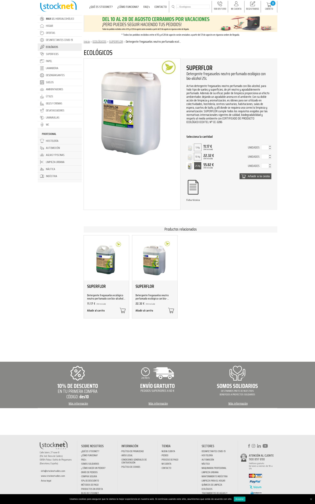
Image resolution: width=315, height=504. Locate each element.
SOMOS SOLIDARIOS (90, 464)
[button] (270, 146)
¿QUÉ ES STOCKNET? (101, 6)
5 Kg (198, 147)
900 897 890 (257, 459)
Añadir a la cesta (259, 176)
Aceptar (239, 499)
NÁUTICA (206, 464)
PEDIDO (165, 455)
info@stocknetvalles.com (53, 471)
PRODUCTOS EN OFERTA (92, 489)
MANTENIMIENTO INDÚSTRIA (215, 476)
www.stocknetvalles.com (53, 476)
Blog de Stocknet (90, 493)
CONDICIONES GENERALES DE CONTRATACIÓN (134, 461)
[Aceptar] (311, 499)
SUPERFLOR (116, 41)
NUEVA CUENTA (168, 451)
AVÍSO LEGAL (127, 455)
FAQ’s (146, 6)
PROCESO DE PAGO (170, 460)
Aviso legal (46, 481)
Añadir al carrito (96, 311)
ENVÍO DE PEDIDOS (89, 472)
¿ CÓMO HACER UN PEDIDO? (93, 468)
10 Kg (197, 157)
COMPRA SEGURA (89, 476)
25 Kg (197, 166)
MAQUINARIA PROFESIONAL (214, 468)
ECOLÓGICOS (99, 41)
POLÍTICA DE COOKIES (130, 467)
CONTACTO (160, 6)
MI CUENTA (166, 464)
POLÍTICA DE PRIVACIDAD (132, 451)
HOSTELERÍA (207, 455)
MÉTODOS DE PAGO (90, 485)
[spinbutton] (266, 147)
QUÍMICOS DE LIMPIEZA (212, 485)
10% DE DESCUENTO (90, 481)
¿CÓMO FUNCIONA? (128, 6)
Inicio (87, 41)
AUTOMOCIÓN (208, 460)
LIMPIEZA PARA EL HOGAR (213, 481)
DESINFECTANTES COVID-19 (214, 451)
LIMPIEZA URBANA (210, 472)
